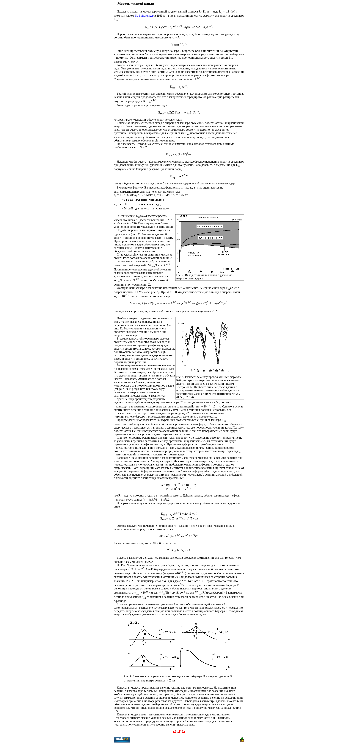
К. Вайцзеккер (144, 15)
